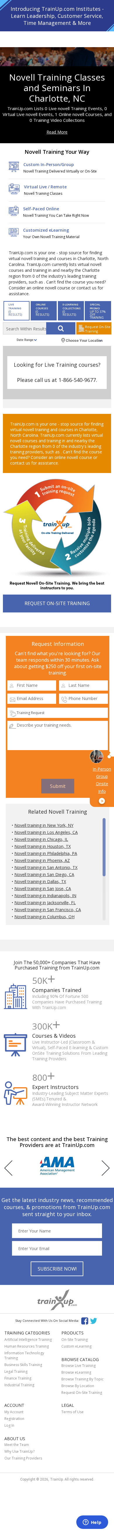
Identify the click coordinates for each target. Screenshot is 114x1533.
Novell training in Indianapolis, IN (45, 895)
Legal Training (15, 1371)
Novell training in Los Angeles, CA (46, 832)
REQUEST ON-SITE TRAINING (57, 603)
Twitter (94, 1320)
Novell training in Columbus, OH (44, 916)
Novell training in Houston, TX (42, 846)
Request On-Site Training (81, 1392)
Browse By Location (77, 1385)
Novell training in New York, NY (43, 825)
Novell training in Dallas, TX (40, 881)
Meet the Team (16, 1444)
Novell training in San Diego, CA (44, 874)
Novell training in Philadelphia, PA (45, 853)
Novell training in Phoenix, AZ (42, 860)
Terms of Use (72, 1411)
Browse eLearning (76, 1372)
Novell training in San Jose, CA (42, 888)
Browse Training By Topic (82, 1379)
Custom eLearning (76, 1346)
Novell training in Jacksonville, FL (45, 902)
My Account (13, 1411)
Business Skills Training (23, 1364)
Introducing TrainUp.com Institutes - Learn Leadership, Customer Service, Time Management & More (57, 15)
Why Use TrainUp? (19, 1451)
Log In (9, 1425)
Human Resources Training (26, 1346)
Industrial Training (19, 1384)
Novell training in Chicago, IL (41, 839)
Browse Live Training (78, 1365)
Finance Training (17, 1378)
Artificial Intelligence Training (28, 1339)
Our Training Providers (23, 1458)
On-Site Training (74, 1339)
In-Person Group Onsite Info (102, 785)
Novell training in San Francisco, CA (47, 909)
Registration (14, 1418)
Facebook (84, 1320)
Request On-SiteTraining (97, 329)
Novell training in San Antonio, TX (45, 867)
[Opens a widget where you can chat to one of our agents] (92, 1522)
